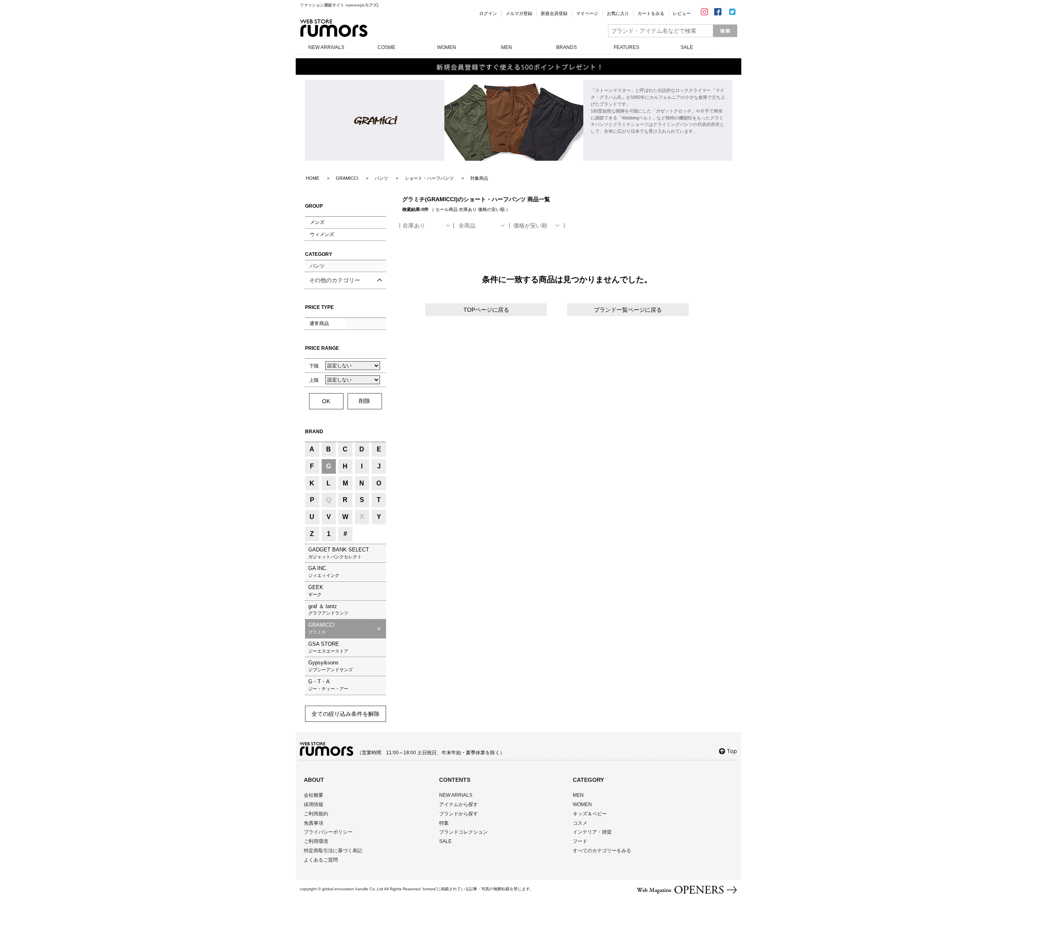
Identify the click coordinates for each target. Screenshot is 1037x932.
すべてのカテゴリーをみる (602, 850)
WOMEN (446, 47)
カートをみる (651, 13)
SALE (687, 47)
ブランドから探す (458, 814)
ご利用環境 (316, 841)
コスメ (580, 823)
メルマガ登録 (519, 13)
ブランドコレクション (463, 832)
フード (580, 841)
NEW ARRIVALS (326, 47)
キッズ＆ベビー (590, 814)
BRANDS (566, 47)
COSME (386, 47)
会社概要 (313, 795)
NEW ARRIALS (455, 795)
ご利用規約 (316, 814)
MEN (506, 47)
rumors (334, 28)
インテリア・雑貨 (592, 832)
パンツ (317, 266)
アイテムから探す (458, 804)
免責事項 (313, 823)
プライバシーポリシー (328, 832)
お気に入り (618, 13)
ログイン (488, 13)
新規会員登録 (554, 13)
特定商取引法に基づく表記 (333, 850)
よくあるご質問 (321, 860)
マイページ (587, 13)
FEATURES (626, 47)
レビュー (682, 13)
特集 (444, 823)
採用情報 (313, 804)
